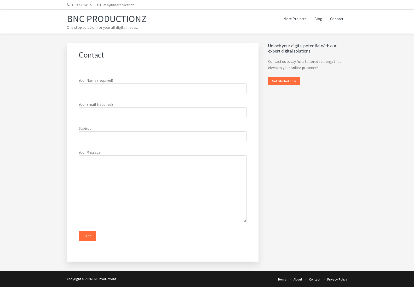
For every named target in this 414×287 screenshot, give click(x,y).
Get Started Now (284, 81)
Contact (314, 279)
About (297, 279)
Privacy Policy (337, 279)
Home (282, 279)
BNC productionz (107, 19)
